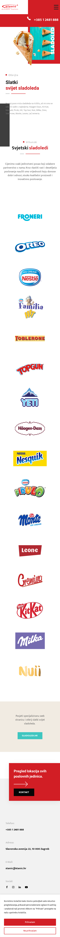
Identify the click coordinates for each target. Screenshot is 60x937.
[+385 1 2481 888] (29, 18)
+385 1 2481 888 (46, 20)
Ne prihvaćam (30, 931)
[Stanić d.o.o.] (14, 7)
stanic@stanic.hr (16, 868)
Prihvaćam (30, 922)
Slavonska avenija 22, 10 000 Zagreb (27, 849)
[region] (30, 915)
